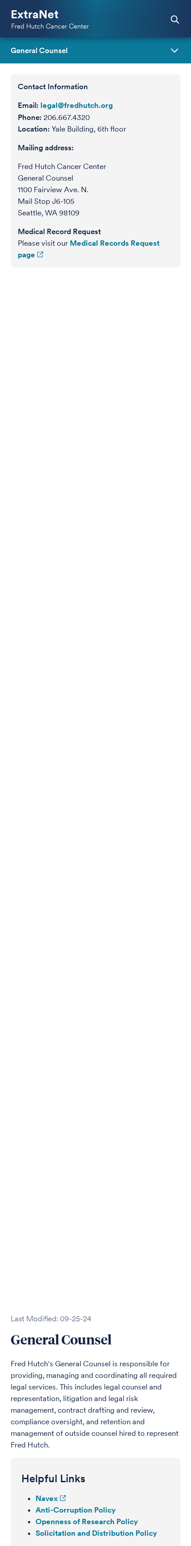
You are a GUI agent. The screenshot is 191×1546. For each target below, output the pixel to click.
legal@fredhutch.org (76, 105)
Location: (34, 128)
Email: (28, 105)
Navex (47, 1498)
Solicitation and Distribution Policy (96, 1533)
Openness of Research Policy (87, 1521)
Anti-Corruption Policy (76, 1509)
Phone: (30, 117)
